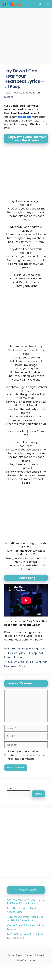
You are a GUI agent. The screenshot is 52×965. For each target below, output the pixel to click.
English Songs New (33, 648)
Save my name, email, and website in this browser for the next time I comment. (26, 755)
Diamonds (24, 117)
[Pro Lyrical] (12, 4)
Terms (28, 954)
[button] (40, 4)
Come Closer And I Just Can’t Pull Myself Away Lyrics (25, 901)
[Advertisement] (26, 37)
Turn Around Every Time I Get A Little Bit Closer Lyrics (25, 918)
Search (11, 788)
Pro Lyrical (30, 960)
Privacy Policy (15, 954)
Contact (39, 954)
